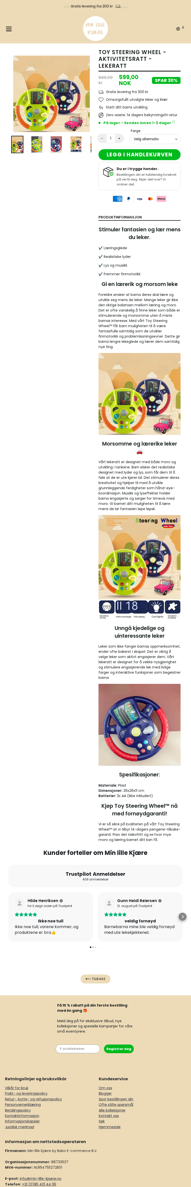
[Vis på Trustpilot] (20, 903)
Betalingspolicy (18, 1110)
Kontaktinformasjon (22, 1115)
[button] (8, 917)
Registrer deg (118, 1049)
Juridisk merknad (19, 1126)
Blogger (105, 1093)
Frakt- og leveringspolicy (26, 1093)
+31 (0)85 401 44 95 (39, 1184)
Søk (102, 1121)
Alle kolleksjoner (112, 1110)
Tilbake (98, 979)
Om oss (105, 1087)
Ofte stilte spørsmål (116, 1104)
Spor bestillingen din (116, 1099)
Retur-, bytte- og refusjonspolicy (33, 1099)
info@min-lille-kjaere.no (40, 1178)
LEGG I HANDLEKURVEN (139, 154)
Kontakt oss (109, 1115)
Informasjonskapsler (22, 1121)
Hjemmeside (110, 1126)
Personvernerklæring (23, 1104)
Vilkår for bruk (16, 1087)
